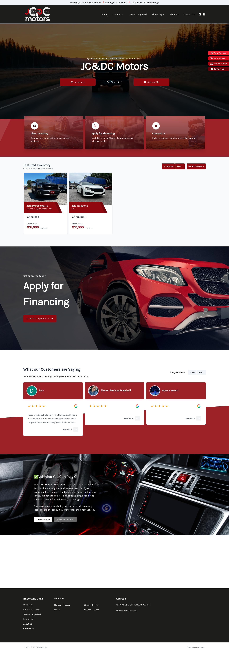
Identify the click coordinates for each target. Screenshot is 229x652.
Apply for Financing (66, 519)
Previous (169, 166)
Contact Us (218, 69)
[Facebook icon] (199, 14)
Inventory (80, 82)
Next (179, 166)
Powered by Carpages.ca (195, 647)
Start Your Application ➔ (40, 318)
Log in (27, 647)
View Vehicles (219, 53)
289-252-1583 (131, 610)
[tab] (59, 600)
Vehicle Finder (220, 63)
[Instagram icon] (204, 14)
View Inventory (43, 519)
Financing (116, 82)
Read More (67, 429)
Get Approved (219, 58)
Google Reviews (177, 372)
